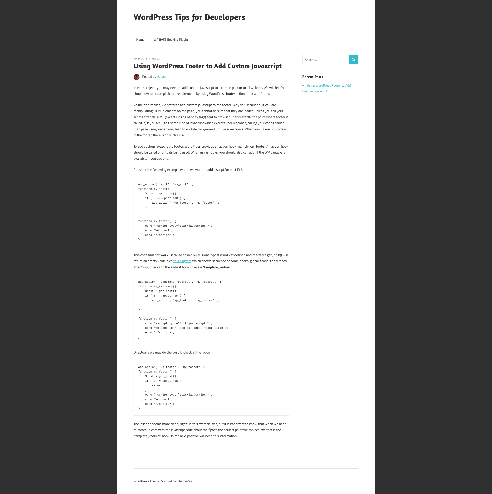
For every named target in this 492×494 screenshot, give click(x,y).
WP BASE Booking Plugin (171, 39)
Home (140, 39)
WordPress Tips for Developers (189, 17)
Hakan (161, 76)
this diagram (182, 261)
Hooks (155, 58)
